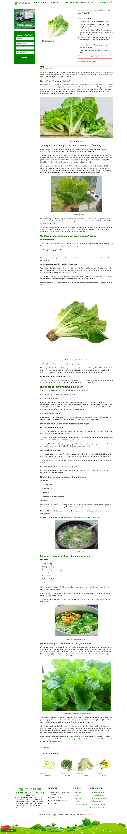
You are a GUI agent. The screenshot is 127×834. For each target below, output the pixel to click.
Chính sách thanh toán (99, 798)
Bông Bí (104, 775)
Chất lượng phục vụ (98, 792)
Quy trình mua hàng (57, 3)
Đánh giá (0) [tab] (48, 68)
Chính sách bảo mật (98, 807)
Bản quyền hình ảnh (81, 804)
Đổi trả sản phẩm (97, 801)
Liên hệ (93, 3)
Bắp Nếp (85, 775)
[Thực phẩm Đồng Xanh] (22, 2)
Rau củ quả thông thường (102, 10)
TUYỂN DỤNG (85, 3)
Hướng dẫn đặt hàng (98, 795)
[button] (42, 41)
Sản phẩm (45, 3)
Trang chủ (81, 10)
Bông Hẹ (67, 775)
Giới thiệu (37, 3)
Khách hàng (78, 798)
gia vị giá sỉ (93, 651)
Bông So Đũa (48, 775)
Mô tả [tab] (42, 68)
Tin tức (77, 795)
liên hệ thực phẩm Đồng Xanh (78, 736)
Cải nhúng (43, 72)
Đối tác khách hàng (72, 3)
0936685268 (59, 797)
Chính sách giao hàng (98, 804)
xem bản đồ (53, 803)
